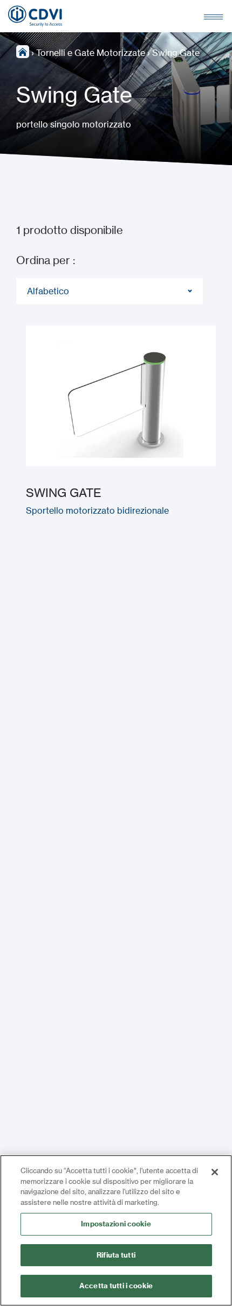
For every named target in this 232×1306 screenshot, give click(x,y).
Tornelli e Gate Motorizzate (90, 52)
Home (22, 51)
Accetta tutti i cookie (116, 1285)
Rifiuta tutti (116, 1255)
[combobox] (109, 291)
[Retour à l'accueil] (35, 16)
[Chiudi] (215, 1172)
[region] (116, 1230)
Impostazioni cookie (116, 1223)
